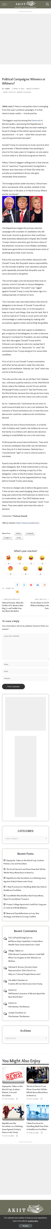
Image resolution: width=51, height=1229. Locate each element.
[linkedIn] (38, 585)
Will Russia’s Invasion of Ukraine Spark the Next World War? (26, 995)
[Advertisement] (25, 39)
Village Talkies (14, 950)
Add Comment (34, 89)
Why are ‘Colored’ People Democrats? (24, 974)
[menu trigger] (5, 4)
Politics (12, 92)
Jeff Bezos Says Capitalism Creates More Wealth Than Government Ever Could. (25, 943)
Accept (25, 1226)
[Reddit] (44, 585)
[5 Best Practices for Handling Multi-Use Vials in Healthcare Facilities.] (38, 1112)
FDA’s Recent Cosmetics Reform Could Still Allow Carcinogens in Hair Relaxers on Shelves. (26, 957)
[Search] (47, 4)
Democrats (36, 120)
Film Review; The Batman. (19, 1006)
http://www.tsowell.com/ (27, 523)
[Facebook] (17, 585)
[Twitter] (24, 585)
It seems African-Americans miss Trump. (25, 984)
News (5, 92)
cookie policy (33, 1221)
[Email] (17, 591)
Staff (7, 89)
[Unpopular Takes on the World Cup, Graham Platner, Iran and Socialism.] (13, 1075)
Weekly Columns (24, 92)
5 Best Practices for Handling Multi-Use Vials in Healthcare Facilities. (37, 1126)
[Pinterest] (31, 585)
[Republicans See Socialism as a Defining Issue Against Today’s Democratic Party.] (13, 1112)
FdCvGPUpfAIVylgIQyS (19, 937)
